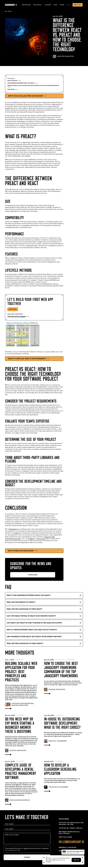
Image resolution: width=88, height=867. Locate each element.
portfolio (31, 539)
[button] (27, 849)
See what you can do (73, 853)
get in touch (12, 309)
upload (26, 848)
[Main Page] (10, 5)
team (16, 533)
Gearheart (13, 529)
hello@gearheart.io (71, 841)
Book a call (77, 4)
